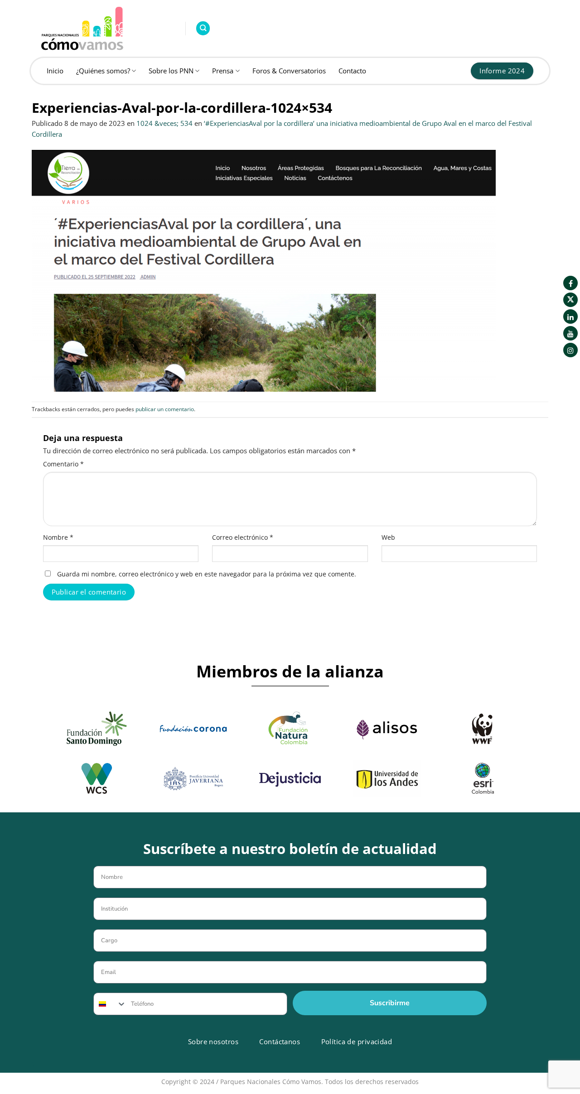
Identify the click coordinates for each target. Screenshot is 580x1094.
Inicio (55, 70)
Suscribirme (390, 1003)
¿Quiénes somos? (103, 70)
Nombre (58, 537)
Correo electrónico (242, 537)
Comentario (63, 464)
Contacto (352, 70)
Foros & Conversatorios (289, 70)
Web (388, 537)
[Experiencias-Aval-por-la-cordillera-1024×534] (264, 269)
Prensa (222, 70)
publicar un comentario (164, 409)
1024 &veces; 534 (164, 123)
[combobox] (110, 1004)
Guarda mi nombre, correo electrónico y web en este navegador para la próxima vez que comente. (206, 574)
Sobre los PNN (171, 70)
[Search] (203, 28)
